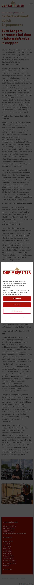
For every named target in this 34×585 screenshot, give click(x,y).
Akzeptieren (17, 298)
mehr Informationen (17, 311)
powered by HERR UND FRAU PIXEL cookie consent (17, 319)
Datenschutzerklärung (19, 316)
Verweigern (17, 305)
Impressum (11, 316)
